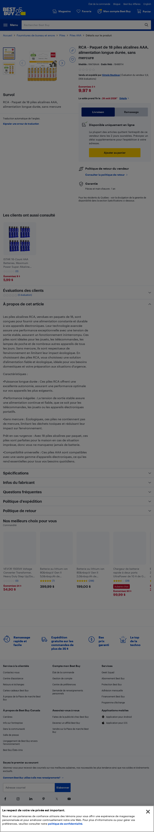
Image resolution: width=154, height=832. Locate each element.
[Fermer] (148, 812)
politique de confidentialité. (65, 823)
